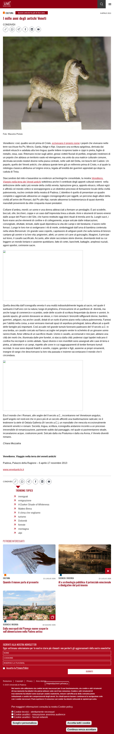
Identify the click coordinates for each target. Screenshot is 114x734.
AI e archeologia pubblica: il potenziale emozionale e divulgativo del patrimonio (84, 583)
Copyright (19, 681)
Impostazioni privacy (57, 683)
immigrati (23, 496)
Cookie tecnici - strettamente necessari (34, 712)
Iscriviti (89, 671)
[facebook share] (25, 29)
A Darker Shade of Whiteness (33, 504)
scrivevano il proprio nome (66, 143)
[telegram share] (18, 29)
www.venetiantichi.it (13, 469)
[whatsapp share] (12, 29)
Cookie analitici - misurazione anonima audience (39, 714)
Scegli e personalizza (25, 723)
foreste (21, 524)
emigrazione (24, 500)
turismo (22, 516)
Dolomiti (22, 520)
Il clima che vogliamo (29, 512)
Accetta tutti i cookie (78, 723)
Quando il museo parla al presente (20, 582)
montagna (23, 529)
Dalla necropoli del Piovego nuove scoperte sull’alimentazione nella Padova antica (25, 630)
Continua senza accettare (81, 729)
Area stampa (41, 681)
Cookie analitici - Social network (31, 717)
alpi (20, 533)
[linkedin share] (31, 29)
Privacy (30, 681)
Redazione (7, 681)
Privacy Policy (22, 667)
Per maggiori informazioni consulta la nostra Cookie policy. (42, 706)
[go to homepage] (7, 4)
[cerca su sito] (101, 4)
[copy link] (5, 29)
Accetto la (11, 668)
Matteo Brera (25, 508)
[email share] (38, 29)
